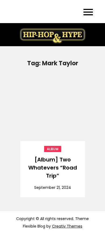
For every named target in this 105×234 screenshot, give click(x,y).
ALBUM (52, 149)
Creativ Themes (67, 226)
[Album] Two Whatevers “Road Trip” (52, 167)
